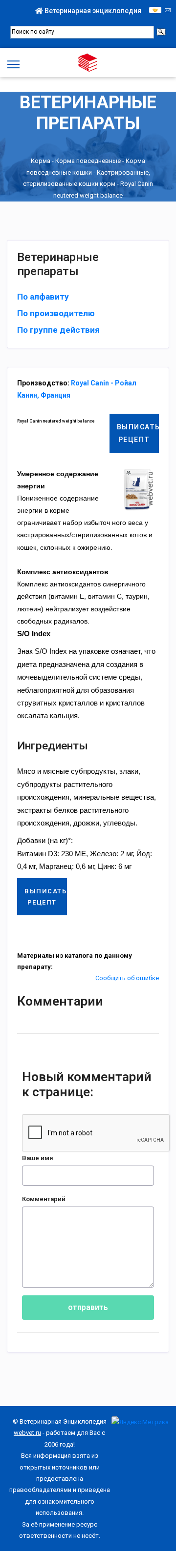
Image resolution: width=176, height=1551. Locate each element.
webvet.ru (27, 1432)
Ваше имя (37, 1158)
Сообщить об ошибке (127, 978)
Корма (40, 161)
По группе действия (58, 330)
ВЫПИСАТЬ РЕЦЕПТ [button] (138, 433)
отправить (88, 1307)
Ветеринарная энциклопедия (92, 11)
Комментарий (44, 1199)
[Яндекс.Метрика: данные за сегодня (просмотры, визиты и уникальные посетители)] (140, 1422)
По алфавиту (43, 297)
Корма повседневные (88, 161)
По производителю (56, 313)
